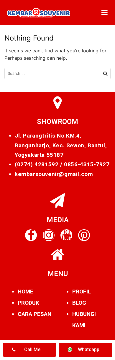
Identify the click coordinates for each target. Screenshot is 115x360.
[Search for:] (57, 73)
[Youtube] (66, 235)
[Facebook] (31, 235)
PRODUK (28, 302)
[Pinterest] (84, 235)
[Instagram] (49, 235)
